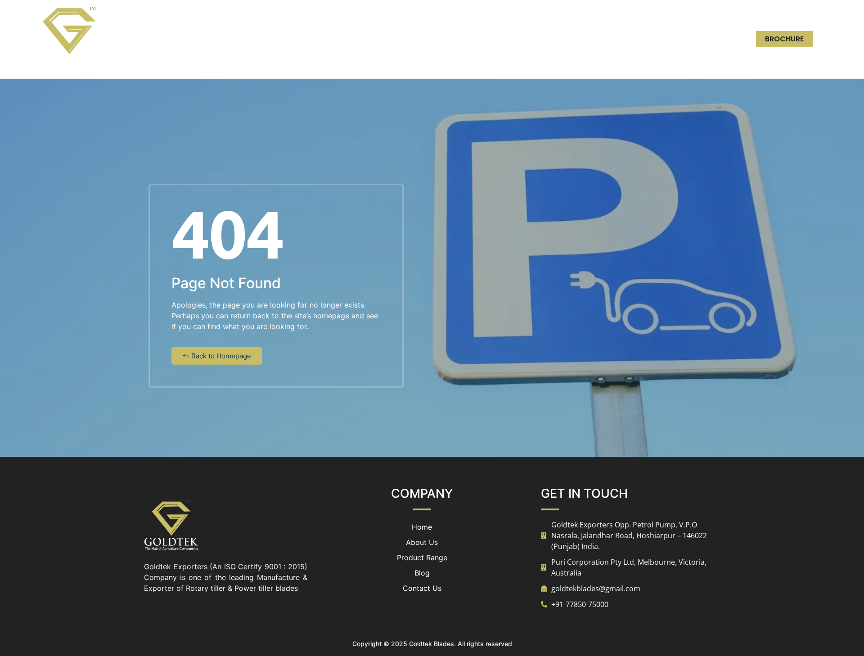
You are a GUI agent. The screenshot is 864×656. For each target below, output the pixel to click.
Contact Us (682, 39)
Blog (631, 39)
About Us (507, 39)
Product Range (573, 39)
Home (460, 39)
